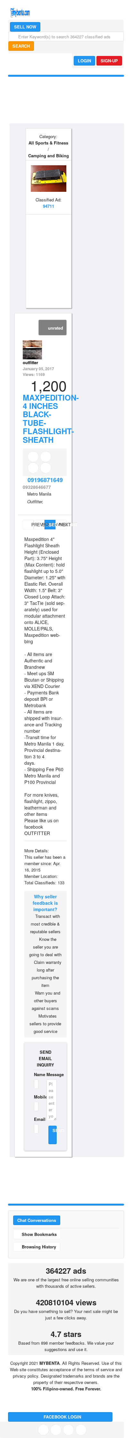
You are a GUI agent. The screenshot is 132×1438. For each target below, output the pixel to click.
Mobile (36, 1097)
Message (51, 1074)
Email (36, 1119)
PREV (32, 524)
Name (36, 1074)
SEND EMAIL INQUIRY (45, 1058)
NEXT (63, 524)
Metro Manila (39, 494)
